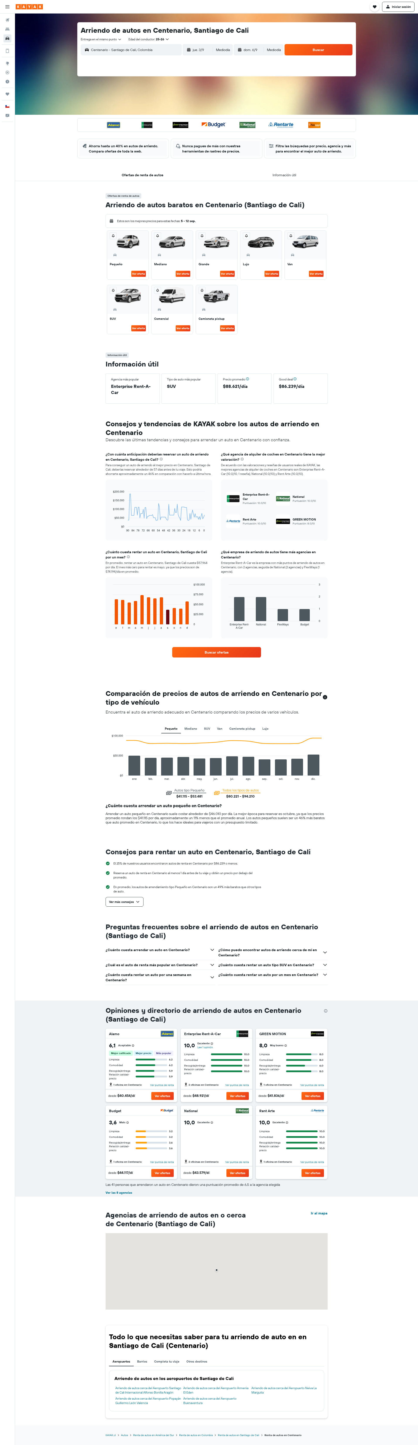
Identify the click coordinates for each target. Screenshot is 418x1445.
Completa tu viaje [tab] (166, 1361)
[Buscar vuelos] (7, 20)
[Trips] (7, 94)
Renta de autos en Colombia (196, 1435)
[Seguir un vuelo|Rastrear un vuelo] (7, 72)
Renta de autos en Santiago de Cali (238, 1435)
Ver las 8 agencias (119, 1193)
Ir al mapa (319, 1213)
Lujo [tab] (265, 729)
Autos (124, 1435)
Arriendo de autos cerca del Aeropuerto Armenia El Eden (215, 1390)
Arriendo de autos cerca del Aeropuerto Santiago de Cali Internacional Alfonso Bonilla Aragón (148, 1390)
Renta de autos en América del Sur (153, 1435)
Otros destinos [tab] (196, 1361)
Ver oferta (138, 273)
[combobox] (101, 39)
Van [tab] (219, 729)
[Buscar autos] (7, 38)
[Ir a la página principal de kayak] (29, 6)
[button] (7, 7)
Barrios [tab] (142, 1361)
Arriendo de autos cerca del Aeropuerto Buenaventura (209, 1401)
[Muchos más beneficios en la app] (7, 50)
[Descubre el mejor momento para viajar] (7, 81)
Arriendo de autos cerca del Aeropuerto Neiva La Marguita (284, 1390)
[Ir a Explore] (7, 63)
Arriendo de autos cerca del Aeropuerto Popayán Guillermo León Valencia (148, 1401)
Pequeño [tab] (171, 729)
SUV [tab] (207, 729)
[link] (216, 652)
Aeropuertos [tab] (121, 1361)
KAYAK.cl (111, 1435)
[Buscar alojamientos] (7, 29)
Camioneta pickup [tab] (242, 729)
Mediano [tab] (190, 729)
